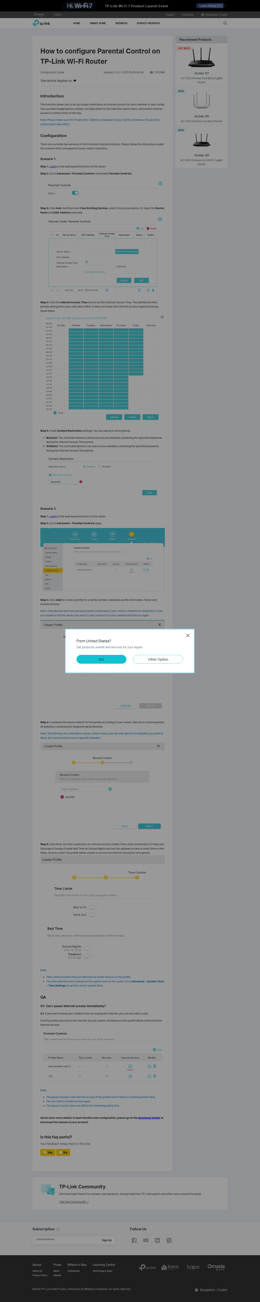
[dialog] (130, 651)
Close (188, 635)
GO (101, 659)
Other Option (158, 659)
